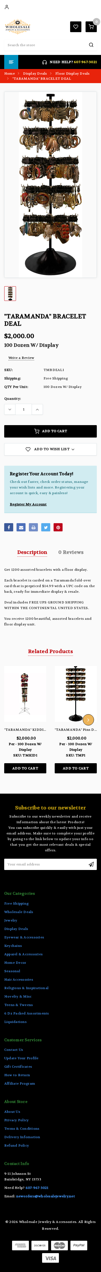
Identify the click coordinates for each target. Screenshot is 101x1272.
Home (9, 73)
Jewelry (10, 920)
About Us (12, 1111)
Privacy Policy (16, 1120)
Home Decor (15, 962)
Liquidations (15, 1022)
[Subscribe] (91, 864)
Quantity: (12, 398)
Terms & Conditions (21, 1128)
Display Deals (35, 73)
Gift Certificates (18, 1066)
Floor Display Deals (72, 73)
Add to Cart (54, 431)
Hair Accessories (18, 979)
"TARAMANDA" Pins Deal (77, 729)
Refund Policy (16, 1145)
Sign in (7, 7)
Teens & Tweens (18, 1005)
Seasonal (12, 971)
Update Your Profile (21, 1058)
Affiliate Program (19, 1083)
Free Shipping (16, 903)
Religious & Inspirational (26, 988)
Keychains (13, 946)
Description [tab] (32, 552)
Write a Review (21, 358)
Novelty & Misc (17, 996)
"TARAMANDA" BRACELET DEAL (41, 78)
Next (88, 719)
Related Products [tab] (50, 651)
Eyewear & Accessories (24, 937)
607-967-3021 (85, 62)
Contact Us (13, 1049)
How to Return (17, 1075)
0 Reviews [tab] (71, 552)
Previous (12, 719)
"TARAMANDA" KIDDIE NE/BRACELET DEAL (44, 729)
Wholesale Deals (18, 912)
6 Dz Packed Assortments (26, 1013)
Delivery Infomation (22, 1137)
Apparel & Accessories (23, 954)
